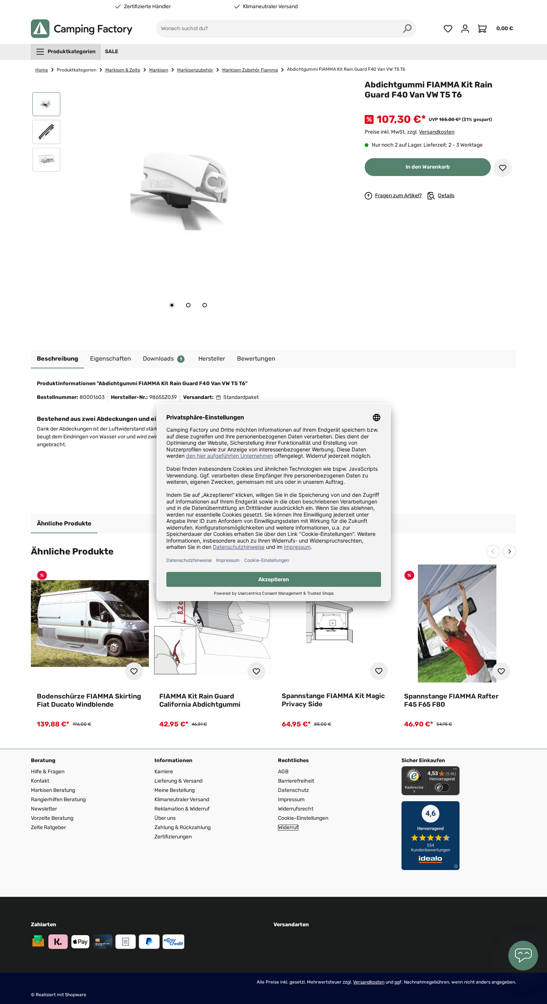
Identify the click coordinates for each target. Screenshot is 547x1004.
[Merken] (503, 168)
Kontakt (40, 781)
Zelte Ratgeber (48, 827)
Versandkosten (436, 132)
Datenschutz (293, 790)
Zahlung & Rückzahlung (182, 827)
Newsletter (44, 809)
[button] (46, 106)
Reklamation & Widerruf (181, 809)
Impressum (291, 799)
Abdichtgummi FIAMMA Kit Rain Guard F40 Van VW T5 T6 (346, 69)
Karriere (163, 771)
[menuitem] (65, 52)
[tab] (172, 305)
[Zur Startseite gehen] (81, 28)
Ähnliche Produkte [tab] (64, 523)
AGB (283, 771)
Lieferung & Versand (178, 781)
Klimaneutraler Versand (270, 7)
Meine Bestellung (174, 790)
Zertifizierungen (173, 837)
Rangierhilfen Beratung (58, 799)
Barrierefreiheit (296, 781)
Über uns (165, 818)
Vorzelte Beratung (52, 818)
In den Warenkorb (428, 167)
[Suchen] (407, 29)
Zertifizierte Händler (147, 7)
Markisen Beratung (53, 790)
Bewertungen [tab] (256, 358)
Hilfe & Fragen (47, 771)
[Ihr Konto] (465, 28)
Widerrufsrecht (295, 809)
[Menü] (455, 770)
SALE (111, 51)
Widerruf (288, 828)
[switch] (442, 787)
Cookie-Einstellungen (303, 818)
